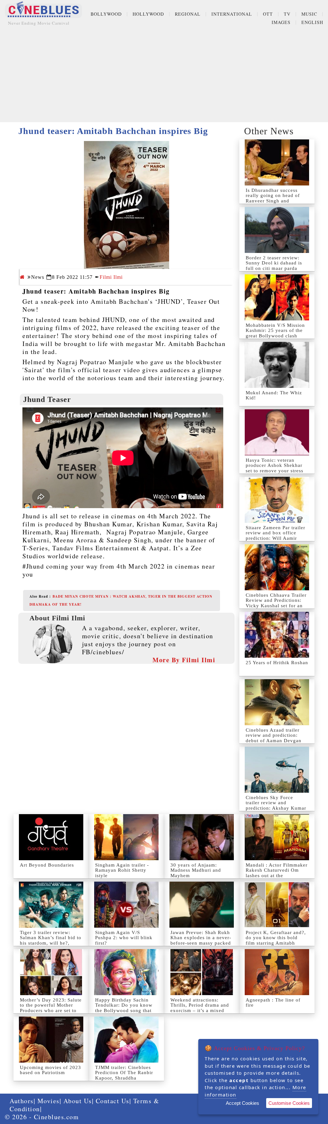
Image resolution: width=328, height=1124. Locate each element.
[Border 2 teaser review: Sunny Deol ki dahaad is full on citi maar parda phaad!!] (277, 230)
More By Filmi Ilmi (183, 660)
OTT (268, 14)
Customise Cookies (289, 1103)
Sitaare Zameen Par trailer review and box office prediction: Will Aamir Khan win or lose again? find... (275, 538)
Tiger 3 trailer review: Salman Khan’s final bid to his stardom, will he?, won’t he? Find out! (50, 940)
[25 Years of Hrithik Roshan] (277, 635)
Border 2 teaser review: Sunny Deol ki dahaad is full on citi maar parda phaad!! (274, 265)
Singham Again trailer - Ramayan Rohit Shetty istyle (122, 870)
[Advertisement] (164, 77)
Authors (22, 1100)
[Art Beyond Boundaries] (51, 837)
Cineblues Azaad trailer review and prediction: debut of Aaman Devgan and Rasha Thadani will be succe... (276, 740)
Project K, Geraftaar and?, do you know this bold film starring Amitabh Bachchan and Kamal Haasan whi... (276, 943)
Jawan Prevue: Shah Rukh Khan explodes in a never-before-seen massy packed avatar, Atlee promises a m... (200, 943)
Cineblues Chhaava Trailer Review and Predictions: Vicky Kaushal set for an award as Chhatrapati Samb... (276, 606)
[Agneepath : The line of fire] (277, 972)
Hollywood (148, 14)
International (231, 14)
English (312, 22)
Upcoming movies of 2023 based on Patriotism (50, 1070)
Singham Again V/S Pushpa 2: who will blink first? (123, 938)
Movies (48, 1100)
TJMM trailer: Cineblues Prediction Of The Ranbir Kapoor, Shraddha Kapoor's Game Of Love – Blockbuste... (125, 1078)
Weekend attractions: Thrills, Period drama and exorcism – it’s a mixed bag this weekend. (199, 1007)
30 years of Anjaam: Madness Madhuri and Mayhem (195, 870)
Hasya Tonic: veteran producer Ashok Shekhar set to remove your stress (274, 465)
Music (309, 14)
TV (287, 14)
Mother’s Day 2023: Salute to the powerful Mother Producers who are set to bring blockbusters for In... (51, 1007)
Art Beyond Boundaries (47, 865)
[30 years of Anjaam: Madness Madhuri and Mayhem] (201, 837)
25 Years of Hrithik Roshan (277, 662)
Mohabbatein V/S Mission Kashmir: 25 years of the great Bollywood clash (275, 330)
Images (281, 22)
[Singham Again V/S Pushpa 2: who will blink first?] (126, 905)
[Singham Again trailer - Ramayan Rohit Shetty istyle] (126, 837)
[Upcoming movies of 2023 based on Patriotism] (51, 1040)
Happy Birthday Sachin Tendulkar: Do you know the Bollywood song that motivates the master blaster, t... (123, 1010)
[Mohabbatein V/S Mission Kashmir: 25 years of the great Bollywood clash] (277, 297)
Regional (188, 14)
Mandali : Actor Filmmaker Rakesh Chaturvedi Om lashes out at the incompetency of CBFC (277, 873)
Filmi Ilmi (111, 277)
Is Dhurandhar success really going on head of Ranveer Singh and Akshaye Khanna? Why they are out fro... (273, 201)
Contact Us (112, 1100)
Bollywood (106, 14)
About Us (77, 1100)
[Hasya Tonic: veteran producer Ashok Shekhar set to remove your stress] (277, 432)
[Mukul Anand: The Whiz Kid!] (277, 365)
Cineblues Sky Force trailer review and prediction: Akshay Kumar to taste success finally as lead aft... (276, 808)
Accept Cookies (242, 1103)
